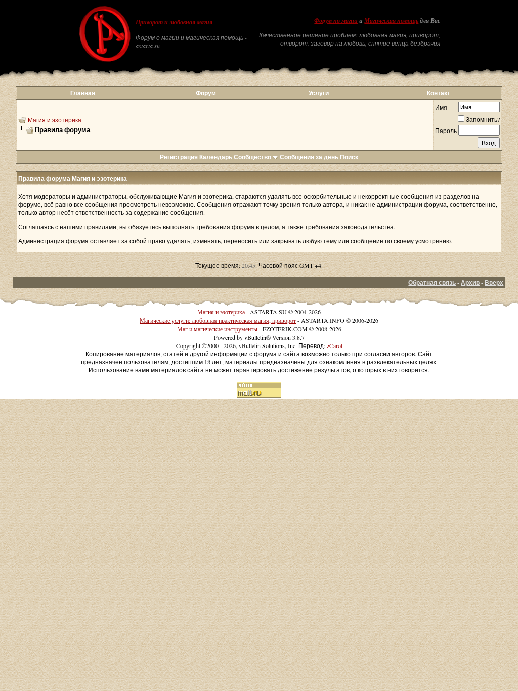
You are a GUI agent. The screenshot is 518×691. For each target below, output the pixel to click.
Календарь (215, 157)
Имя (441, 107)
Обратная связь (432, 282)
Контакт (438, 93)
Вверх (494, 282)
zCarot (334, 345)
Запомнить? (483, 119)
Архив (470, 282)
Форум (206, 93)
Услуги (319, 93)
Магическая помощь (391, 20)
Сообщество (252, 157)
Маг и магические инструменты (217, 329)
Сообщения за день (309, 157)
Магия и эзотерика (54, 120)
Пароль (446, 130)
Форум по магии (336, 20)
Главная (82, 93)
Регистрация (179, 157)
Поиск (349, 157)
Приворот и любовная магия (174, 22)
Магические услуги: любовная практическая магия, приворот (218, 320)
